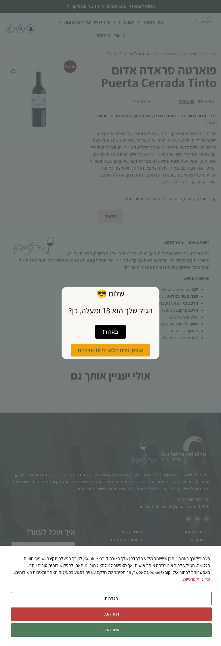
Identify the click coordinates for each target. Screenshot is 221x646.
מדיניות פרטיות (196, 579)
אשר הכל (111, 630)
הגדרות (111, 598)
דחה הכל (111, 614)
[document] (110, 323)
